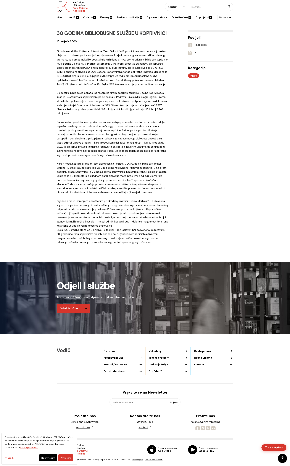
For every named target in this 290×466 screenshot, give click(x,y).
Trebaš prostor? (159, 357)
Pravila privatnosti (154, 459)
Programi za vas (113, 357)
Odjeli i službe (69, 308)
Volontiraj (155, 351)
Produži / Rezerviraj (115, 364)
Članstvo (109, 351)
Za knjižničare (179, 17)
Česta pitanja (202, 351)
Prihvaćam (66, 457)
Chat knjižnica (275, 447)
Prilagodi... (9, 457)
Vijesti (60, 17)
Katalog (104, 17)
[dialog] (39, 448)
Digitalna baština (157, 17)
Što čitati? (155, 371)
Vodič (72, 17)
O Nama (88, 17)
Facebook (201, 44)
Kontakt (223, 17)
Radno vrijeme (203, 357)
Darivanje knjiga (158, 364)
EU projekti (202, 17)
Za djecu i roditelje (128, 17)
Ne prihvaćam (48, 457)
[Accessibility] (282, 458)
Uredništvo (137, 459)
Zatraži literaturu (113, 371)
